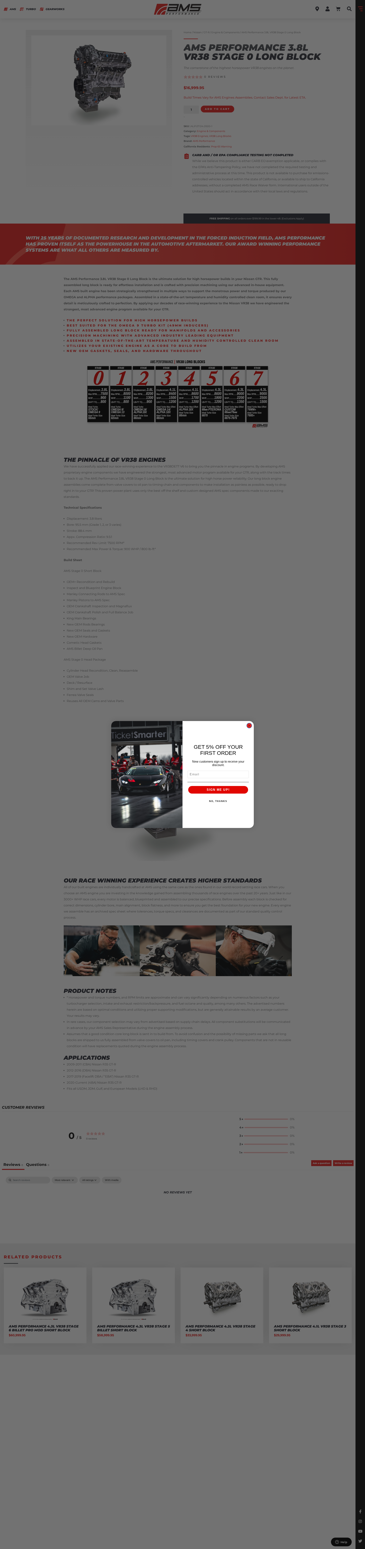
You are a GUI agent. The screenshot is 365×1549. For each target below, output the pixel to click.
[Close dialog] (249, 725)
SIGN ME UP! (218, 789)
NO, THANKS (218, 801)
